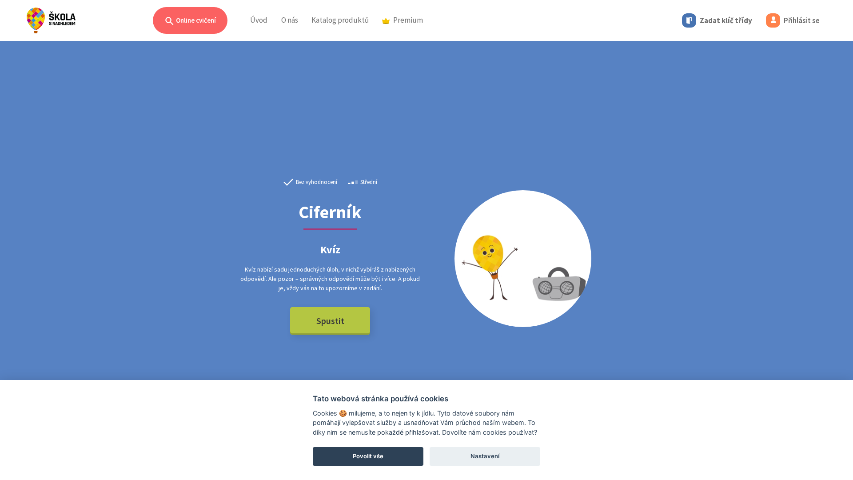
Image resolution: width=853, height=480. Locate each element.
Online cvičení (195, 20)
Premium (408, 20)
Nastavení (484, 456)
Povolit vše (368, 456)
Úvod (258, 20)
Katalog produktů (340, 20)
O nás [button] (289, 20)
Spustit (330, 320)
